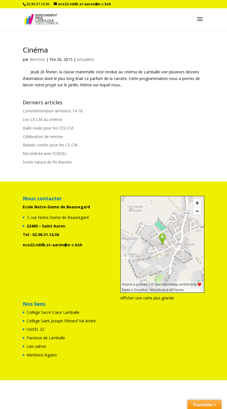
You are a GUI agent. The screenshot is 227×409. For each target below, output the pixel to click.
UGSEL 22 (35, 329)
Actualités (85, 59)
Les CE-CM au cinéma (42, 119)
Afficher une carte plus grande (147, 298)
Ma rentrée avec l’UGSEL (45, 153)
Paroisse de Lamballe (46, 337)
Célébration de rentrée (43, 136)
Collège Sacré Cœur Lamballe (53, 312)
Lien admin (36, 346)
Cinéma (35, 50)
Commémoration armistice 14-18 (52, 110)
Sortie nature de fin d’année (47, 162)
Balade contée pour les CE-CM (50, 144)
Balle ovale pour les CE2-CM (48, 128)
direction (37, 59)
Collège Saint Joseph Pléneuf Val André (61, 320)
